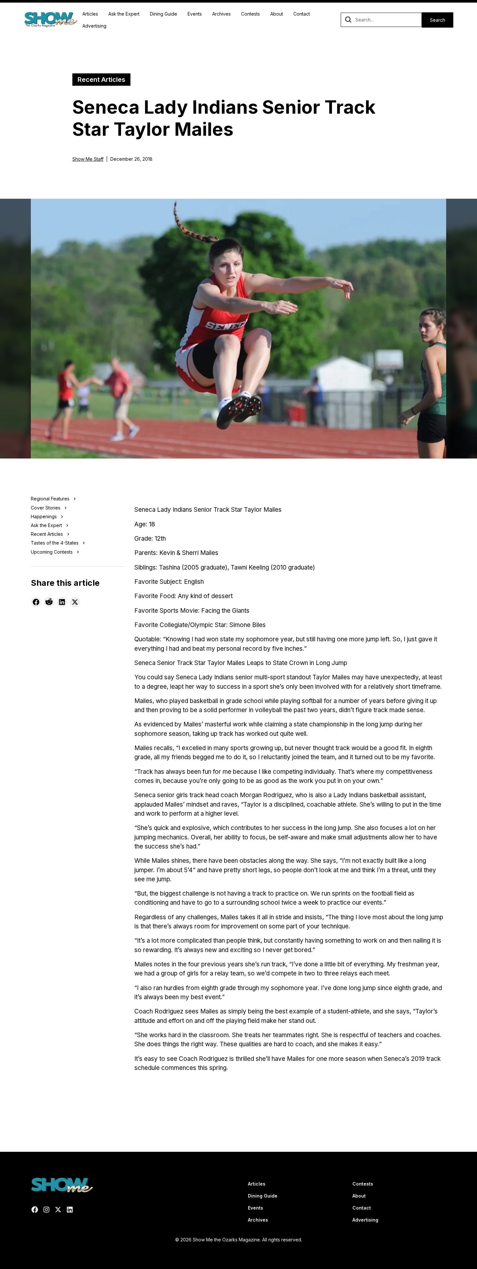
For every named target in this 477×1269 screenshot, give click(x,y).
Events (195, 14)
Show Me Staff (88, 159)
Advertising (94, 26)
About (276, 14)
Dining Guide (163, 14)
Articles (90, 14)
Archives (221, 14)
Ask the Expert (124, 14)
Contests (250, 14)
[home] (50, 20)
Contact (301, 14)
